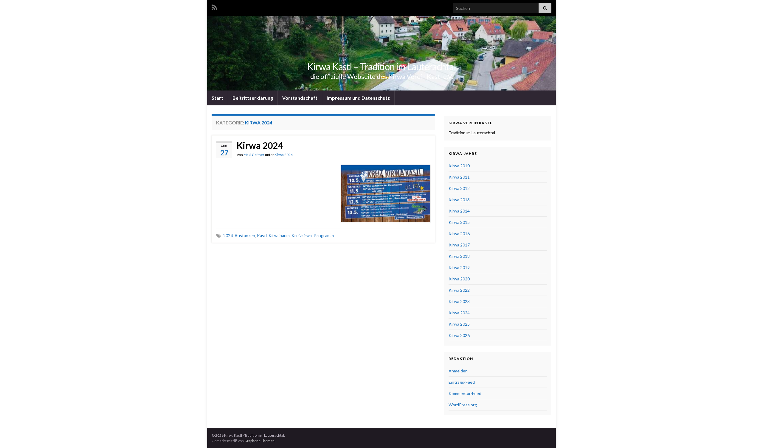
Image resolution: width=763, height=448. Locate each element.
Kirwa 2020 (459, 278)
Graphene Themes (259, 440)
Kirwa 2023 (459, 301)
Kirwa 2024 (260, 145)
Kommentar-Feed (465, 393)
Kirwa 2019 (459, 267)
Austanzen (245, 235)
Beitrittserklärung (252, 98)
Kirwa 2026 (459, 335)
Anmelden (458, 370)
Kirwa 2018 (459, 256)
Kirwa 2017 (459, 244)
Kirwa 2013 (459, 199)
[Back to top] (749, 434)
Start (217, 98)
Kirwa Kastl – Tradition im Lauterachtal (381, 66)
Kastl (262, 235)
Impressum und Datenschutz (358, 98)
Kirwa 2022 (459, 290)
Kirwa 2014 (459, 210)
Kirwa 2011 (459, 176)
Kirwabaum (279, 235)
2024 (228, 235)
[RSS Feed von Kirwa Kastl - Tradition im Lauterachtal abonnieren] (214, 6)
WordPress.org (463, 404)
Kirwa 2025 (459, 324)
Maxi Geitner (254, 154)
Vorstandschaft (299, 98)
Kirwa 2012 (459, 188)
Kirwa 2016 (459, 233)
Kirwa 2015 (459, 222)
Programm (324, 235)
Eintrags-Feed (462, 382)
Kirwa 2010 (459, 165)
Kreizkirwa (301, 235)
